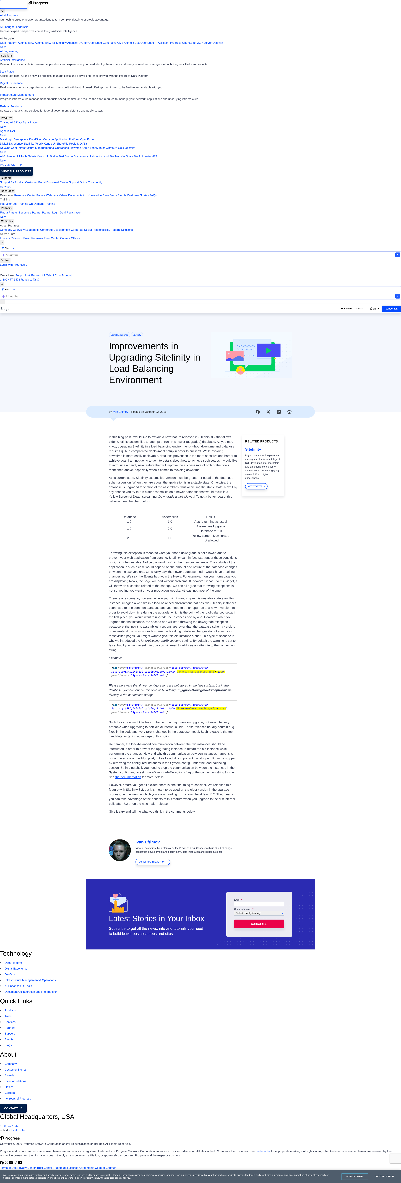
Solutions (7, 55)
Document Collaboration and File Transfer (31, 991)
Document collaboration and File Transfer (99, 156)
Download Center (57, 182)
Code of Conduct (105, 1167)
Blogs (113, 195)
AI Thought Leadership (14, 27)
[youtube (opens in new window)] (11, 1163)
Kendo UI (50, 143)
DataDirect (35, 139)
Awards (9, 1075)
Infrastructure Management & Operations (43, 147)
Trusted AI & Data (11, 122)
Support (6, 177)
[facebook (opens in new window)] (2, 1163)
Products (6, 118)
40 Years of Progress (18, 1098)
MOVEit (82, 143)
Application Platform (66, 139)
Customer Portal (35, 182)
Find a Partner (9, 212)
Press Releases (33, 238)
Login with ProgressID (14, 264)
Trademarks (262, 1151)
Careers (65, 238)
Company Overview (12, 229)
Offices (75, 238)
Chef (14, 147)
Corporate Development (55, 229)
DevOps (5, 147)
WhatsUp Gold (115, 147)
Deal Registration (40, 214)
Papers (40, 195)
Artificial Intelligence (12, 60)
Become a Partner (30, 212)
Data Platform (8, 42)
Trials (8, 1016)
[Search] (2, 242)
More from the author (152, 862)
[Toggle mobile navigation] (2, 301)
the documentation (128, 777)
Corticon (48, 139)
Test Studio (66, 156)
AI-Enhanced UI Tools (13, 156)
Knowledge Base (98, 195)
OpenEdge (87, 139)
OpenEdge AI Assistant (155, 42)
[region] (200, 1176)
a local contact (18, 1130)
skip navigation (13, 4)
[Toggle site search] (2, 284)
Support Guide (78, 182)
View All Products (16, 171)
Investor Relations (11, 238)
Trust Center (51, 238)
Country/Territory (243, 909)
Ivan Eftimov (120, 411)
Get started (255, 486)
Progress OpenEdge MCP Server (191, 42)
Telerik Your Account (59, 275)
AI (2, 11)
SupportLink (22, 275)
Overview (346, 308)
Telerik (39, 143)
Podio (72, 143)
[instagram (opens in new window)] (16, 1163)
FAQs (153, 195)
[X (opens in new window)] (7, 1163)
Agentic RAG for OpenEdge (84, 42)
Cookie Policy (10, 1177)
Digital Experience (11, 83)
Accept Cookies (354, 1176)
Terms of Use (8, 1167)
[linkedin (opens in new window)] (20, 1163)
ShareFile (62, 143)
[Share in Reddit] (289, 411)
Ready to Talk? (30, 279)
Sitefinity (28, 143)
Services (5, 186)
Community (95, 182)
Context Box (132, 42)
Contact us (13, 1108)
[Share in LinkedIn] (279, 411)
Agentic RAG (26, 42)
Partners (6, 208)
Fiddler (53, 156)
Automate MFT (78, 158)
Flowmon (75, 147)
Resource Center (25, 195)
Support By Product (12, 182)
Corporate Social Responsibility (90, 229)
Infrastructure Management (17, 94)
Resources (7, 190)
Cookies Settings (384, 1176)
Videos (63, 195)
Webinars (52, 195)
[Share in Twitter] (268, 411)
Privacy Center (26, 1167)
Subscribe (391, 309)
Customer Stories (138, 195)
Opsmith (111, 45)
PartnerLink (38, 275)
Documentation (77, 195)
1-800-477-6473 (10, 279)
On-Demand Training (42, 203)
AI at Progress (9, 15)
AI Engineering (9, 51)
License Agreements (81, 1167)
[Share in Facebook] (257, 411)
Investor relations (15, 1081)
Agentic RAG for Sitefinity (51, 42)
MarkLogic (6, 139)
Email (237, 900)
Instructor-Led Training (14, 203)
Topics (359, 308)
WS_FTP (16, 164)
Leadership (32, 229)
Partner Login (50, 212)
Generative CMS (113, 42)
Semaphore (21, 139)
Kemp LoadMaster (93, 147)
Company (7, 221)
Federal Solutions (11, 106)
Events (122, 195)
